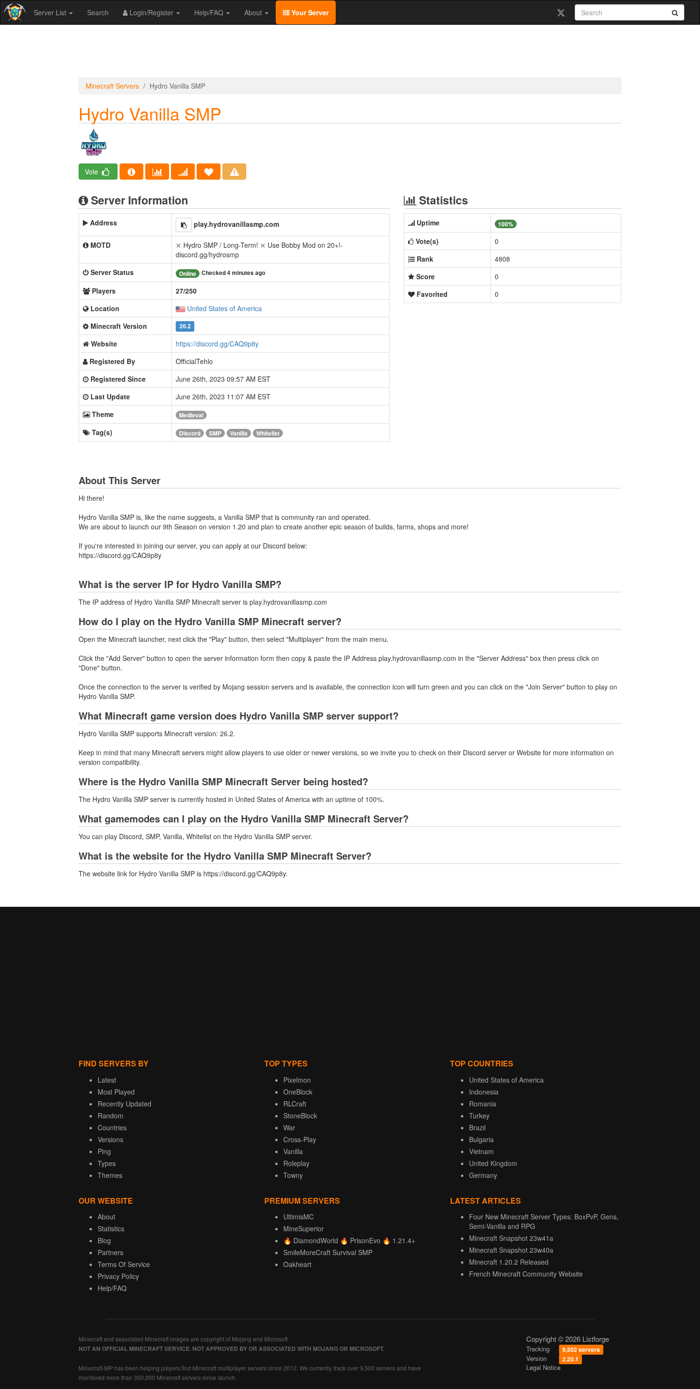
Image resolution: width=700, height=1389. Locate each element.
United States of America (224, 308)
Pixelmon (297, 1080)
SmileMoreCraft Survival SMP (327, 1252)
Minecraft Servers (112, 86)
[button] (184, 225)
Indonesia (484, 1091)
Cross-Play (299, 1139)
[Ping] (183, 171)
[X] (561, 12)
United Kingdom (493, 1163)
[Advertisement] (350, 53)
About (254, 12)
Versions (110, 1139)
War (289, 1127)
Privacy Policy (118, 1276)
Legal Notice (543, 1367)
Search (98, 12)
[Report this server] (234, 171)
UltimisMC (298, 1216)
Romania (482, 1103)
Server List (51, 12)
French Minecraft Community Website (526, 1273)
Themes (110, 1175)
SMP (215, 433)
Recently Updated (124, 1103)
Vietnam (481, 1151)
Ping (104, 1151)
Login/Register (151, 12)
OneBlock (297, 1091)
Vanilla (239, 433)
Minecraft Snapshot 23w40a (511, 1250)
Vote (92, 171)
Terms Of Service (124, 1264)
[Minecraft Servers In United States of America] (180, 308)
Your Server (309, 12)
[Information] (131, 171)
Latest (107, 1080)
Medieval (191, 415)
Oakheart (297, 1264)
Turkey (479, 1115)
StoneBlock (300, 1115)
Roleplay (296, 1163)
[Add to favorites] (208, 171)
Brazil (477, 1127)
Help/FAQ (209, 12)
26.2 (185, 327)
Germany (483, 1175)
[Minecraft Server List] (13, 12)
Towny (293, 1175)
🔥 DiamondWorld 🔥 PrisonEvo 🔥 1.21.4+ (349, 1240)
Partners (110, 1252)
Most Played (116, 1091)
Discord (189, 433)
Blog (104, 1240)
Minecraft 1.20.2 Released (509, 1262)
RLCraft (294, 1103)
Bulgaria (481, 1139)
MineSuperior (303, 1228)
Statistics (111, 1228)
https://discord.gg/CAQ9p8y (217, 343)
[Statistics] (157, 171)
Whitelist (268, 433)
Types (107, 1163)
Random (110, 1115)
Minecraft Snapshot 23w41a (511, 1238)
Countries (112, 1127)
